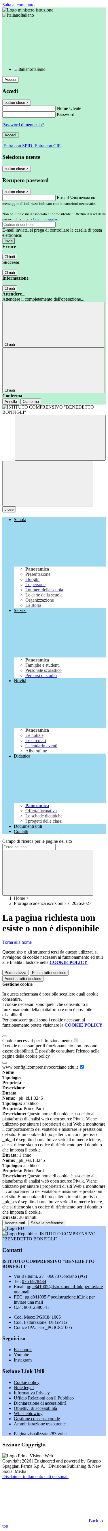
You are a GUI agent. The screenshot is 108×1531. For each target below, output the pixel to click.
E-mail (63, 197)
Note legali (24, 1387)
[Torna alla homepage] (54, 410)
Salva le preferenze (47, 1223)
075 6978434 (34, 1281)
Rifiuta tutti (49, 973)
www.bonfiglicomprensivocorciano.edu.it (40, 1067)
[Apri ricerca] (60, 438)
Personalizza (15, 973)
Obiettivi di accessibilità (35, 1408)
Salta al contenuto (18, 4)
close (9, 509)
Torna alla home (17, 942)
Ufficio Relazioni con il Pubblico (44, 1397)
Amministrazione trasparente (40, 1423)
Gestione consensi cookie (37, 1418)
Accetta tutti (23, 979)
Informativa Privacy (32, 1392)
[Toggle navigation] (47, 483)
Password (65, 114)
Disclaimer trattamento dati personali (35, 1476)
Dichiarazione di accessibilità (40, 1403)
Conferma (31, 401)
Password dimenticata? (23, 124)
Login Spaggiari (45, 219)
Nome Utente (69, 108)
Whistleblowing (28, 1413)
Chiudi (10, 257)
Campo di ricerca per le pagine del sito (37, 841)
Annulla (11, 401)
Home (19, 898)
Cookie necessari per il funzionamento (37, 1040)
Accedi (10, 79)
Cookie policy (26, 1382)
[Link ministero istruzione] (27, 9)
